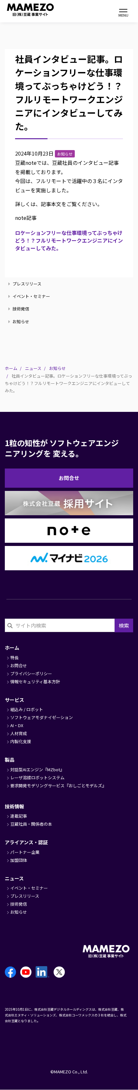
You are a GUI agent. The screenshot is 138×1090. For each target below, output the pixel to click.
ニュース (33, 368)
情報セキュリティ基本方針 (35, 681)
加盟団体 (18, 860)
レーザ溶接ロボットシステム (37, 777)
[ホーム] (22, 10)
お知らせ (20, 321)
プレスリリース (26, 284)
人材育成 (18, 733)
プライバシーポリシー (31, 673)
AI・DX (16, 725)
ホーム (11, 368)
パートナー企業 (24, 852)
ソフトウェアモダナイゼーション (41, 717)
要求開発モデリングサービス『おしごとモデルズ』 (58, 785)
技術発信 (20, 309)
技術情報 (14, 806)
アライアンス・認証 (26, 842)
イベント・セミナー (31, 296)
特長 (14, 657)
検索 (124, 625)
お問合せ (69, 478)
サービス (14, 699)
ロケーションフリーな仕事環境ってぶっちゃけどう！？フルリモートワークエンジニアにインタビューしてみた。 (69, 240)
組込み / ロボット (26, 709)
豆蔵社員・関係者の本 (31, 824)
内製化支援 (20, 741)
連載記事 (18, 816)
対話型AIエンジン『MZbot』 (37, 769)
